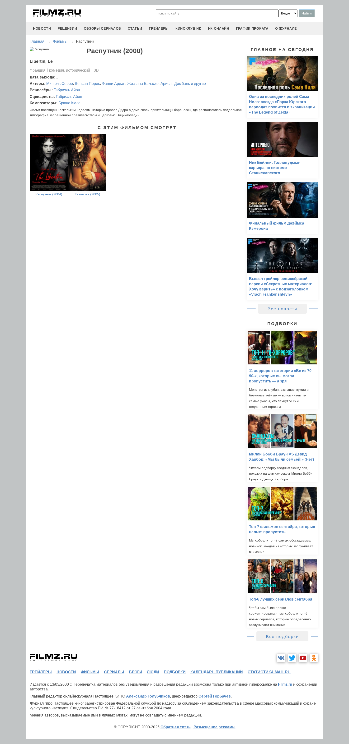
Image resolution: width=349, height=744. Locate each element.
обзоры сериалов (102, 28)
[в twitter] (292, 658)
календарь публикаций (216, 672)
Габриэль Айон (67, 90)
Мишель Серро (59, 84)
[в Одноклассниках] (314, 658)
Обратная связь (175, 727)
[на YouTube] (303, 658)
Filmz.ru (285, 684)
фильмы (90, 672)
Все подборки (282, 636)
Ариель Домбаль (175, 84)
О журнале (286, 28)
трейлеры (159, 28)
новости (42, 28)
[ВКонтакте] (281, 658)
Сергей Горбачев (214, 696)
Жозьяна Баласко (143, 84)
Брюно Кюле (69, 103)
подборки (175, 672)
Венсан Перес (87, 84)
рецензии (67, 28)
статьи (135, 28)
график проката (252, 28)
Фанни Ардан (113, 84)
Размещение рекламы (214, 727)
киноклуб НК (188, 28)
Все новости (282, 309)
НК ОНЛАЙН (218, 28)
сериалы (114, 672)
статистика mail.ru (269, 672)
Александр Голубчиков (148, 696)
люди (153, 672)
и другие (198, 84)
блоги (135, 672)
